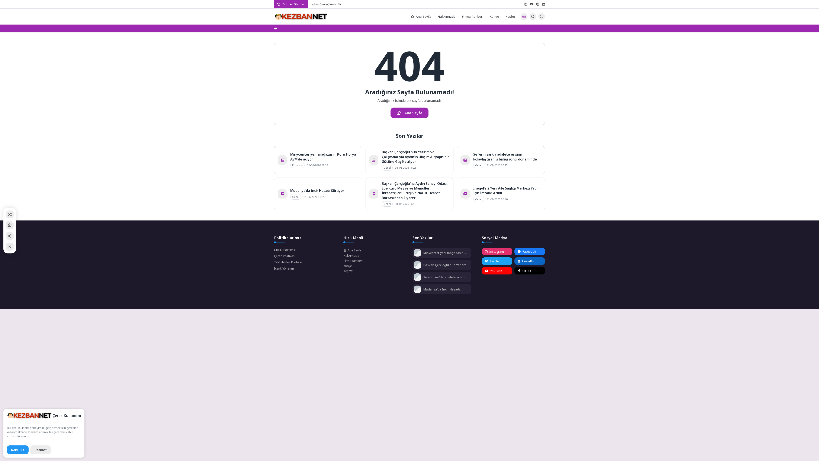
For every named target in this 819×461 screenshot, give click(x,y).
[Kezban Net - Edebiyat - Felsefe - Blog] (300, 16)
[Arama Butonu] (533, 16)
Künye (494, 16)
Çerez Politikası (284, 256)
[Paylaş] (10, 236)
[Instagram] (525, 4)
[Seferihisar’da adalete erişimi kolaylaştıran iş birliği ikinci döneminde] (417, 277)
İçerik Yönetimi (284, 268)
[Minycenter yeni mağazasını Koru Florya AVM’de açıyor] (417, 253)
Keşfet (510, 16)
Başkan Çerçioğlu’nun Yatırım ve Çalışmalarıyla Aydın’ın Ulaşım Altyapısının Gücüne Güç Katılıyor (416, 157)
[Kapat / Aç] (10, 247)
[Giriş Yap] (524, 16)
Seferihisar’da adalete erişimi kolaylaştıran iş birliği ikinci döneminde (505, 156)
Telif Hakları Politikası (288, 262)
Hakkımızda (447, 16)
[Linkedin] (543, 4)
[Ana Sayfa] (10, 225)
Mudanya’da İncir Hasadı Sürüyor (317, 190)
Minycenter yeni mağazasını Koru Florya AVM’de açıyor (443, 253)
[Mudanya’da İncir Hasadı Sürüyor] (417, 290)
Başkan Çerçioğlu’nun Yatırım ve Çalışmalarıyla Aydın (343, 4)
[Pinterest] (537, 4)
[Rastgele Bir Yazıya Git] (10, 214)
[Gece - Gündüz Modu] (541, 19)
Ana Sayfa (423, 16)
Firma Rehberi (472, 16)
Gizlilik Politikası (285, 250)
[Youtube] (531, 4)
